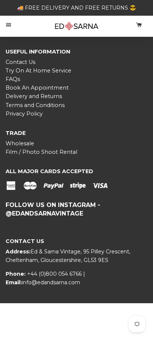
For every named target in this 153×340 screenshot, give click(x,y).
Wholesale (20, 143)
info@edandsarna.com (51, 282)
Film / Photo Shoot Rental (41, 152)
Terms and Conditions (35, 105)
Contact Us (20, 62)
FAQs (13, 79)
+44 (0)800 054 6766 (55, 274)
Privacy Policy (24, 113)
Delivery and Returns (34, 96)
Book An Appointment (37, 87)
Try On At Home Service (38, 70)
